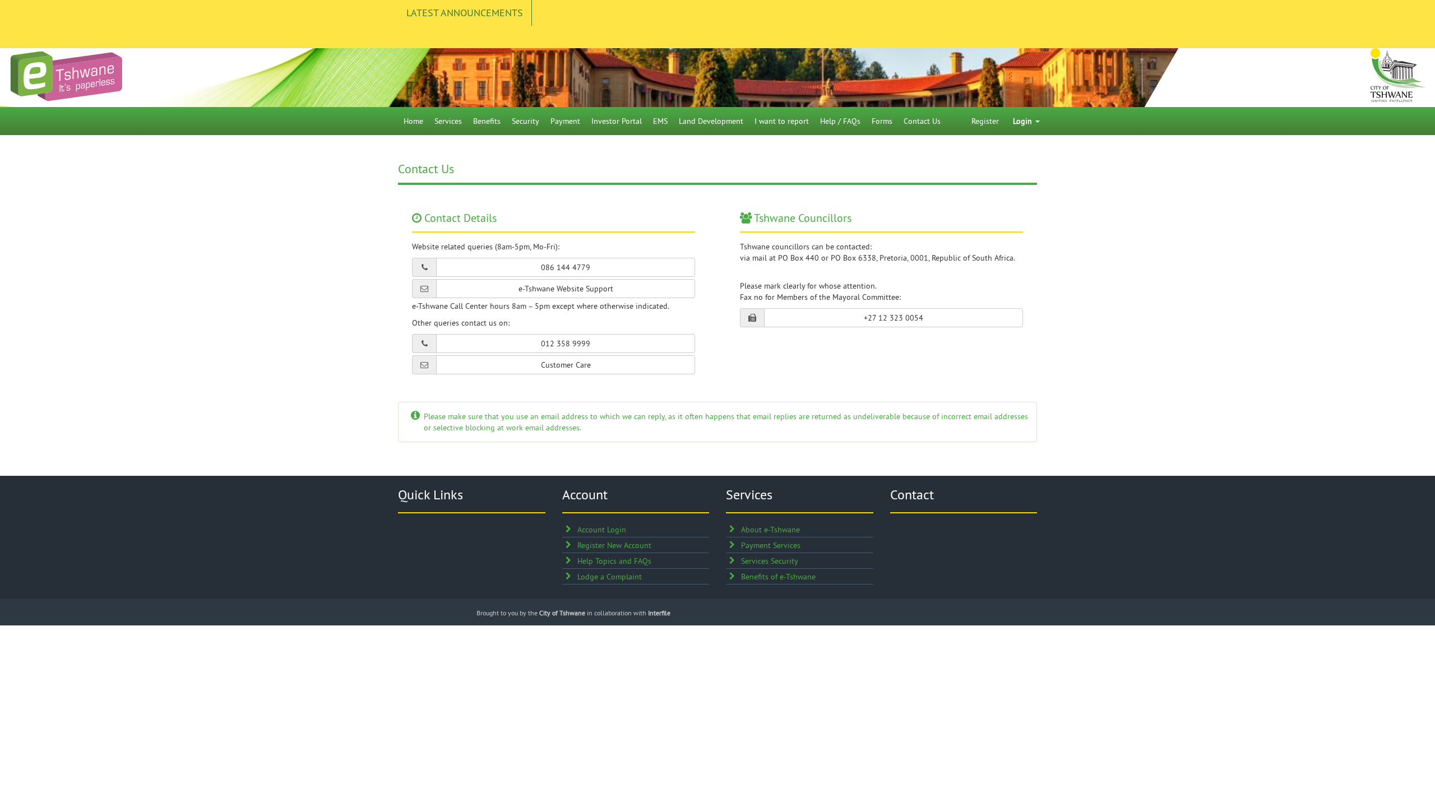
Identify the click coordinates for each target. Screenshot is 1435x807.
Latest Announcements (464, 12)
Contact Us (922, 121)
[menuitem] (413, 121)
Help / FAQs (840, 121)
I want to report (781, 121)
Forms (882, 121)
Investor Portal (616, 121)
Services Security (769, 561)
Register (985, 121)
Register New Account (614, 545)
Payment (565, 121)
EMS (660, 121)
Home (413, 121)
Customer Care (566, 365)
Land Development (711, 121)
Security (525, 121)
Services (448, 121)
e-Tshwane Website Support (566, 289)
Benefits (487, 121)
